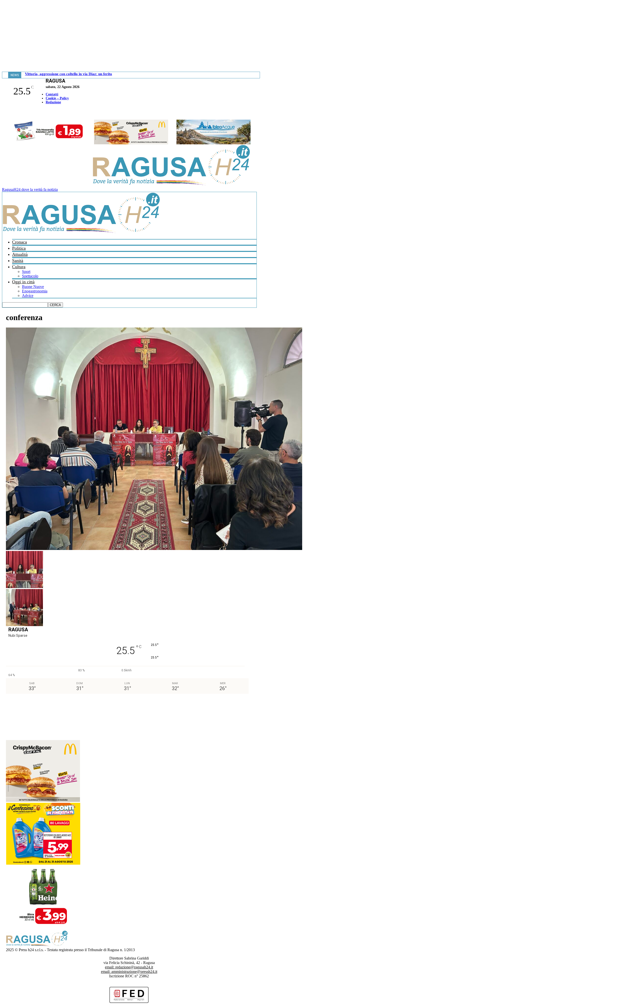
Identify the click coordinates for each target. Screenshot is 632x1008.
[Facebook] (3, 112)
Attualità (20, 254)
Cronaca (19, 242)
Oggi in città (23, 281)
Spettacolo (30, 276)
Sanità (17, 260)
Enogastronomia (34, 291)
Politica (19, 248)
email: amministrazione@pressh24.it (129, 971)
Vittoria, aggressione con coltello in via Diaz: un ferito (68, 74)
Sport (26, 271)
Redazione (53, 102)
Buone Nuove (33, 287)
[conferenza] (154, 549)
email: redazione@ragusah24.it (129, 967)
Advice (27, 295)
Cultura (18, 266)
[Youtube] (5, 112)
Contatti (52, 94)
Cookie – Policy (57, 98)
